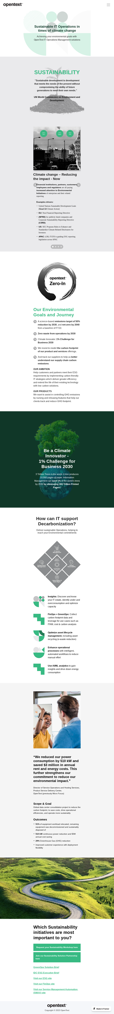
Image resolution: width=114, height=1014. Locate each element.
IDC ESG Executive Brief (46, 973)
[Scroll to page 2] (55, 247)
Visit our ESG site (42, 978)
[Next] (78, 185)
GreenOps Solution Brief (46, 967)
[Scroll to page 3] (58, 247)
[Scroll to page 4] (61, 247)
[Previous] (35, 185)
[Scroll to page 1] (52, 247)
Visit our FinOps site (44, 984)
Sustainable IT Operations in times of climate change (57, 28)
